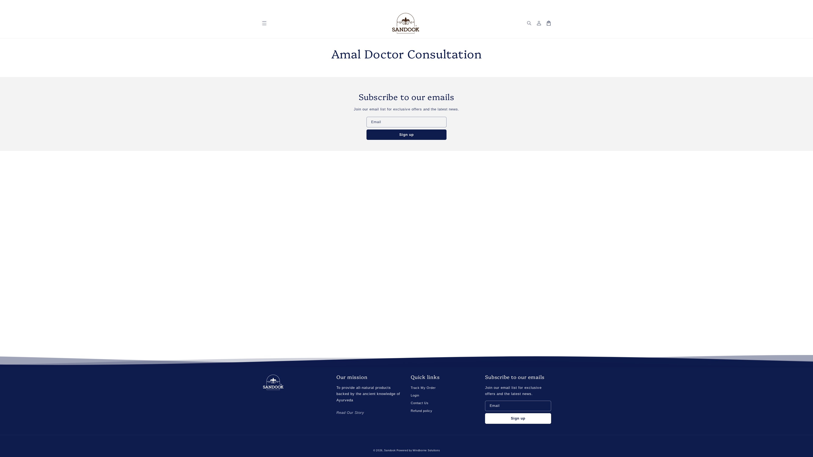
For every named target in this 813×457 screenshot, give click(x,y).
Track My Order (423, 388)
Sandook (389, 450)
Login (415, 395)
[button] (264, 23)
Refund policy (421, 411)
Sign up (406, 135)
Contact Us (420, 403)
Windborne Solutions (426, 450)
